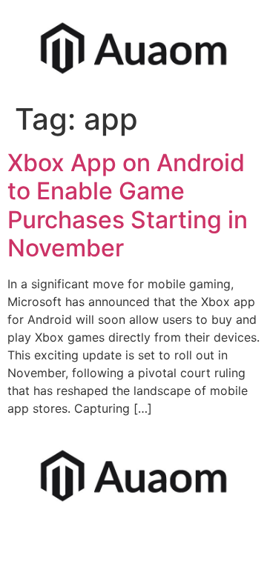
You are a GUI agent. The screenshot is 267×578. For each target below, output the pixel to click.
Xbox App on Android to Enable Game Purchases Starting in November (127, 205)
